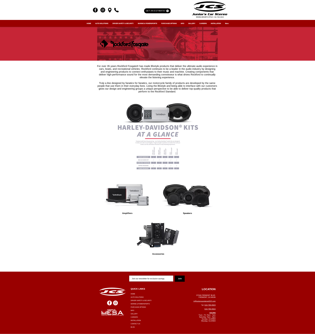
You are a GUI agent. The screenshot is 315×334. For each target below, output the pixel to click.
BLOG (133, 327)
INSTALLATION (136, 320)
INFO (132, 310)
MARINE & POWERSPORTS (140, 304)
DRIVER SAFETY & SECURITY (141, 300)
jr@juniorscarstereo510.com (205, 301)
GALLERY (134, 314)
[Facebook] (95, 10)
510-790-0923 (210, 305)
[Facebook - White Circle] (109, 303)
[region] (127, 193)
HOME (133, 294)
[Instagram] (102, 10)
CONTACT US (135, 324)
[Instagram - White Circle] (115, 303)
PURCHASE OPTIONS (138, 307)
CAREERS (134, 317)
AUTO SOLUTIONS (137, 297)
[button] (157, 10)
